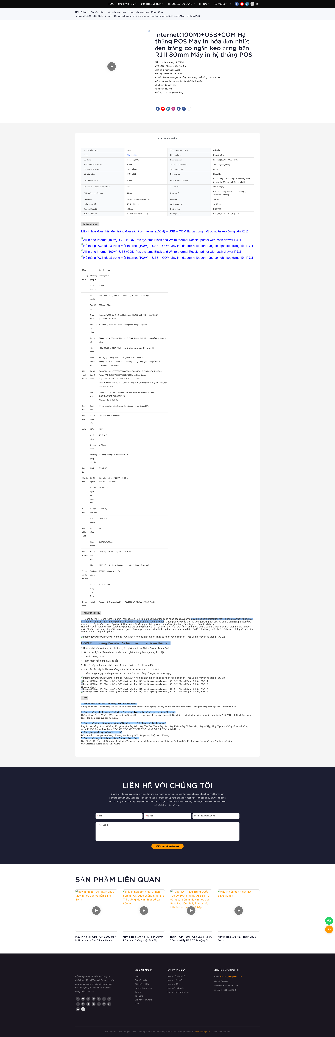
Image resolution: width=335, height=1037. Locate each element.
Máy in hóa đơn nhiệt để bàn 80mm (146, 12)
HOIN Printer (81, 12)
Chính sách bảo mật (221, 1032)
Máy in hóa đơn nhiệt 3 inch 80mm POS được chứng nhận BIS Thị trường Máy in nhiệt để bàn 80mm (143, 938)
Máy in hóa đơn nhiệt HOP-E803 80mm (237, 938)
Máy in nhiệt (132, 155)
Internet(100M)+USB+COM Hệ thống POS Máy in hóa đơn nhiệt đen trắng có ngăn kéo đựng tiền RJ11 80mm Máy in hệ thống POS (139, 16)
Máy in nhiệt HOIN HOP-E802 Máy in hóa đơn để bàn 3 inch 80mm (95, 938)
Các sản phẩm (97, 12)
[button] (230, 4)
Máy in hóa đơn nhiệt (117, 12)
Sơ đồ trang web (202, 1032)
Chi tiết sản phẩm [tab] (167, 138)
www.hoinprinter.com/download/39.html (100, 743)
